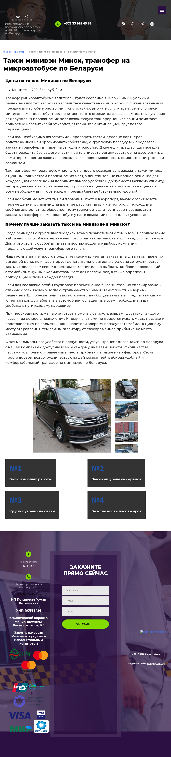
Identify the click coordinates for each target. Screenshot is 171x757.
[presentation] (36, 416)
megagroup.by (156, 663)
